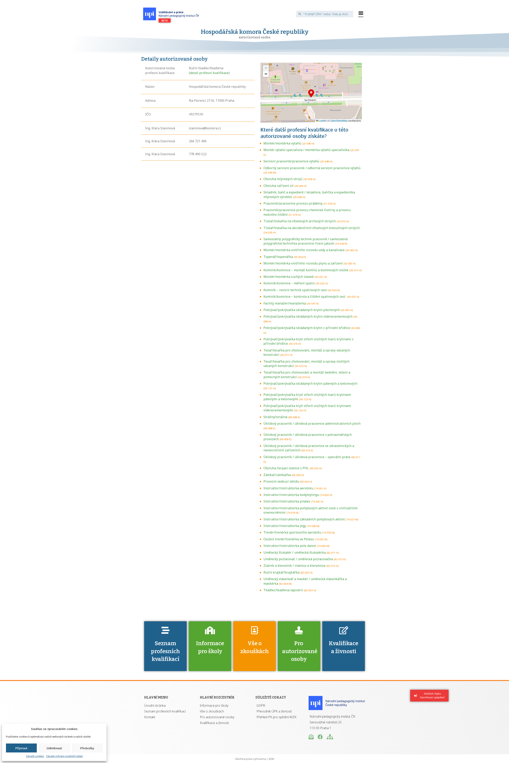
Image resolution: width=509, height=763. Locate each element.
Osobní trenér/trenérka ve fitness (288, 539)
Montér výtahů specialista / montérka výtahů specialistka (306, 150)
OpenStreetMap (339, 120)
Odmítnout (54, 748)
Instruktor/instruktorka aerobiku (288, 488)
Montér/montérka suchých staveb (288, 276)
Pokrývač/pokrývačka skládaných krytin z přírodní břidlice (306, 328)
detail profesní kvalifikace (209, 73)
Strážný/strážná (275, 417)
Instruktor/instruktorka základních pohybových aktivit (304, 519)
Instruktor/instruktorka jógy (284, 526)
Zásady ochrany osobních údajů (64, 756)
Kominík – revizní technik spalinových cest (295, 290)
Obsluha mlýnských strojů (282, 179)
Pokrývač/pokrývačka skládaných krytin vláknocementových (308, 316)
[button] (361, 14)
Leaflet (322, 120)
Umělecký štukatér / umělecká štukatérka (294, 552)
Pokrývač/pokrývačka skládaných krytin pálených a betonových (310, 383)
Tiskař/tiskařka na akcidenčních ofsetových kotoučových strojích (311, 228)
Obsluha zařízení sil (278, 185)
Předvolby (87, 748)
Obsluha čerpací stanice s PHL (286, 468)
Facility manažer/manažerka (284, 303)
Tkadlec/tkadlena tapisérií (283, 590)
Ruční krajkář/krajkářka (281, 572)
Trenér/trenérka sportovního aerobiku (292, 532)
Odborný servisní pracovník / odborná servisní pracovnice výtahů (311, 168)
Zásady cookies (35, 756)
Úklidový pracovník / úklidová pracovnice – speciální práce (306, 457)
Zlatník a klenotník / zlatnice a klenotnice (294, 565)
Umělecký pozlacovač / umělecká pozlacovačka (298, 559)
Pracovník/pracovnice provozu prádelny (292, 203)
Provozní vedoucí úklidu (281, 481)
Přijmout (21, 748)
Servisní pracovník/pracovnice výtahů (291, 161)
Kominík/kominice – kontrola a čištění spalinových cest (304, 296)
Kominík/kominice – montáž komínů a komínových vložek (306, 270)
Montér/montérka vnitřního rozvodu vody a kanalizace (304, 250)
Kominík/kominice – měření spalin (289, 283)
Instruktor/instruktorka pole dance (289, 545)
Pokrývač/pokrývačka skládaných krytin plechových (301, 310)
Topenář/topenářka (278, 257)
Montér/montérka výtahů (282, 143)
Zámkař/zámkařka (277, 475)
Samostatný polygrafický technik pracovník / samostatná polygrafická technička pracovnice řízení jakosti (305, 241)
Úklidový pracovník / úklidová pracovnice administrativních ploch (311, 423)
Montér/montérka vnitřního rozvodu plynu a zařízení (303, 263)
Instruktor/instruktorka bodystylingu (291, 495)
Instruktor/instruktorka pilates (286, 501)
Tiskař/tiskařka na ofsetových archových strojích (299, 221)
